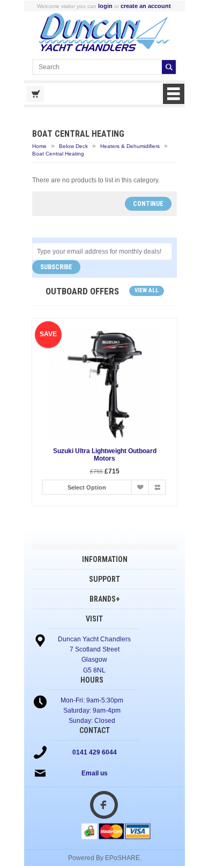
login (105, 6)
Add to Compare (157, 487)
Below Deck (73, 146)
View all (147, 290)
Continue (148, 204)
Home (39, 146)
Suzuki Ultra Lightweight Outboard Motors (104, 454)
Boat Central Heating (58, 154)
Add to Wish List (139, 487)
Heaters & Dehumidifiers (130, 146)
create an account (146, 6)
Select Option (87, 487)
